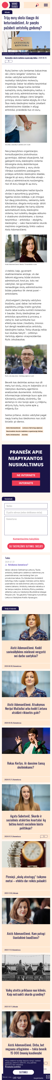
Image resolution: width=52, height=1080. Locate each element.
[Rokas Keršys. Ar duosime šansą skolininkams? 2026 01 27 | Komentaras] (26, 741)
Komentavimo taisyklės (26, 539)
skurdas (25, 435)
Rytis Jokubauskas (13, 435)
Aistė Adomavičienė (13, 428)
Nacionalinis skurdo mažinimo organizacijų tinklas (24, 431)
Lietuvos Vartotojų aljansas (32, 428)
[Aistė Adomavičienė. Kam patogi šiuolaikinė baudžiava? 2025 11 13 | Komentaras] (26, 911)
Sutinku (23, 1072)
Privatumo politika (13, 1067)
